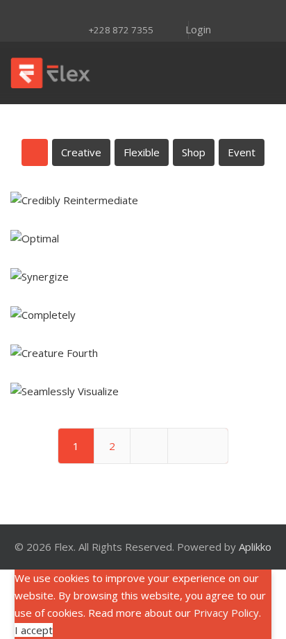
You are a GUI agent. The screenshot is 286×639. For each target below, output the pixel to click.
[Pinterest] (125, 12)
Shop (193, 152)
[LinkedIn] (161, 12)
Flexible (142, 152)
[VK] (197, 12)
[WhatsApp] (215, 12)
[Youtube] (143, 12)
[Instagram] (107, 12)
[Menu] (173, 73)
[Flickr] (179, 12)
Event (241, 152)
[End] (198, 446)
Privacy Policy (226, 613)
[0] (262, 73)
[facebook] (71, 12)
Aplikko (255, 547)
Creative (81, 152)
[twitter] (89, 12)
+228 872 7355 (120, 30)
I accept (34, 630)
